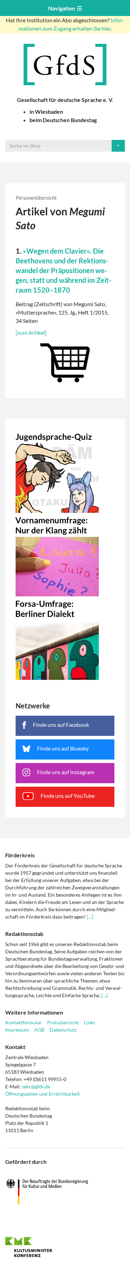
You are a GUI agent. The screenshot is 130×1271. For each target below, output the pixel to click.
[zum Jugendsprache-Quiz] (65, 471)
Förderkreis (20, 855)
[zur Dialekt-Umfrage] (65, 638)
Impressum (17, 1030)
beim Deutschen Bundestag (63, 120)
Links (89, 1022)
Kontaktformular (23, 1022)
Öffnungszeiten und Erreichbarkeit (42, 1094)
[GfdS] (65, 64)
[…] (90, 917)
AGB (39, 1030)
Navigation (62, 8)
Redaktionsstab (24, 933)
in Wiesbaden (46, 111)
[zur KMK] (65, 1247)
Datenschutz (63, 1030)
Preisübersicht (63, 1022)
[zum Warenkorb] (65, 361)
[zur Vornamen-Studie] (65, 554)
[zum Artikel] (31, 332)
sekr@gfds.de (36, 1086)
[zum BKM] (65, 1191)
